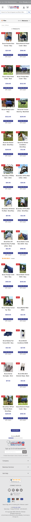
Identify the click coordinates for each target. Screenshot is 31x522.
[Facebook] (17, 490)
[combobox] (15, 12)
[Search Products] (29, 12)
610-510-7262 (16, 507)
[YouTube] (21, 490)
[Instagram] (13, 490)
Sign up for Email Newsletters (15, 448)
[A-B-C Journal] (9, 490)
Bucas (7, 25)
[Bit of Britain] (13, 7)
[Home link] (3, 25)
